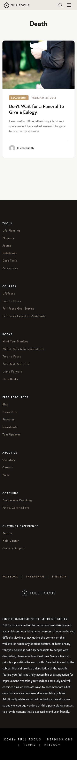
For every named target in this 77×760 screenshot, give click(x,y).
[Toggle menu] (69, 5)
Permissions (60, 739)
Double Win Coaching (17, 500)
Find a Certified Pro (15, 508)
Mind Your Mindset (15, 341)
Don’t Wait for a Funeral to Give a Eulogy (36, 109)
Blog (5, 404)
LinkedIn (59, 576)
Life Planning (11, 230)
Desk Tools (9, 260)
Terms (29, 745)
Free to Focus (11, 301)
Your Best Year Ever (15, 364)
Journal (7, 245)
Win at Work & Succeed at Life (23, 349)
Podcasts (8, 419)
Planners (8, 238)
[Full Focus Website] (38, 592)
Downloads (9, 427)
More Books (10, 379)
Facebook (10, 576)
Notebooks (9, 253)
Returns (7, 533)
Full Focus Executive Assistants (24, 316)
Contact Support (13, 548)
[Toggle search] (60, 5)
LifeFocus (8, 293)
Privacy (52, 745)
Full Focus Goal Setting (18, 308)
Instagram (35, 576)
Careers (7, 467)
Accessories (10, 268)
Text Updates (11, 434)
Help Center (10, 540)
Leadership (18, 97)
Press (6, 475)
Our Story (9, 460)
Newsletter (9, 412)
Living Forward (12, 371)
